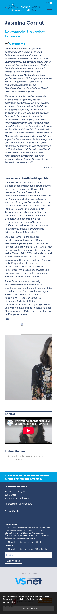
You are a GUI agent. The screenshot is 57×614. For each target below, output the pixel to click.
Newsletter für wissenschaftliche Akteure (24, 544)
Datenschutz (25, 504)
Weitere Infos (9, 602)
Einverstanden (29, 608)
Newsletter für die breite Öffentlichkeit (28, 549)
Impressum (11, 504)
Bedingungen (10, 538)
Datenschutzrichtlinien (37, 535)
